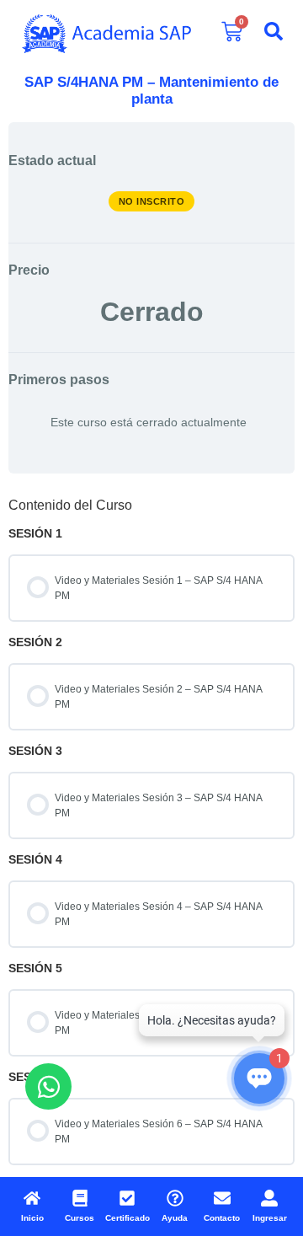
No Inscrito (152, 201)
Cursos (79, 1218)
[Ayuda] (175, 1198)
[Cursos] (80, 1198)
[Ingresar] (269, 1198)
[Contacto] (222, 1198)
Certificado (127, 1218)
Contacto (222, 1218)
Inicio (32, 1218)
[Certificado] (127, 1198)
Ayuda (175, 1218)
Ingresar (269, 1218)
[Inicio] (32, 1198)
